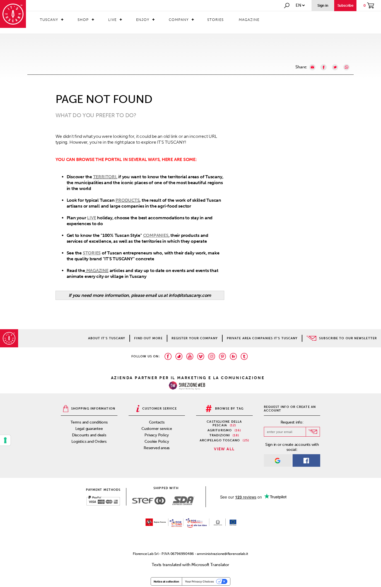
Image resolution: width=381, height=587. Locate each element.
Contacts (157, 422)
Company (179, 20)
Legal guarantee (89, 428)
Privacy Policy (156, 435)
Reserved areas (157, 448)
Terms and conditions (89, 422)
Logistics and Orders (89, 441)
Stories (215, 20)
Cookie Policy (156, 441)
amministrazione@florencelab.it (222, 554)
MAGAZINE (97, 270)
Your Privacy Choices (199, 581)
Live (112, 20)
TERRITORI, (105, 176)
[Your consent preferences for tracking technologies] (5, 440)
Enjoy (142, 20)
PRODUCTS (127, 200)
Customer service (156, 428)
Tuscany (49, 20)
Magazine (249, 20)
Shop (83, 20)
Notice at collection (166, 581)
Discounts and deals (89, 435)
